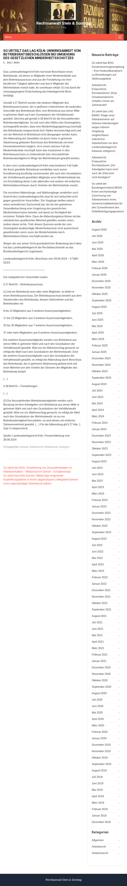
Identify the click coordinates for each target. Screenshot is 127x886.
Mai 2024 (97, 403)
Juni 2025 (97, 319)
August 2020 (99, 693)
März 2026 (98, 261)
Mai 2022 (97, 558)
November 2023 (101, 442)
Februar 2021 (100, 654)
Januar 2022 (99, 583)
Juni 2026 (97, 242)
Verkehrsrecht (100, 853)
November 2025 (101, 287)
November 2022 (101, 519)
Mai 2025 (97, 326)
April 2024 (98, 409)
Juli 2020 (97, 699)
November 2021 (101, 596)
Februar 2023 (100, 500)
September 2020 (101, 686)
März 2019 (98, 802)
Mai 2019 (97, 789)
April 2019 (98, 796)
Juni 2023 (97, 474)
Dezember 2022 (101, 513)
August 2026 (99, 229)
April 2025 (98, 332)
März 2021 (98, 648)
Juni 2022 (97, 551)
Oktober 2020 (100, 680)
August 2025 (99, 306)
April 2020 (98, 719)
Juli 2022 (97, 545)
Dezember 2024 (101, 358)
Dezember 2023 (101, 435)
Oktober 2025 (100, 294)
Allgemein (98, 840)
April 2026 (98, 255)
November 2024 (101, 364)
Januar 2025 (99, 352)
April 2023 (98, 487)
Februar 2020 (100, 731)
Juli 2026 (97, 236)
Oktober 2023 (100, 448)
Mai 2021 (97, 635)
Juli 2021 (97, 622)
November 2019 (101, 751)
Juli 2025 (97, 313)
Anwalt (24, 446)
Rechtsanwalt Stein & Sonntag (63, 23)
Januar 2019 (99, 815)
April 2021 (98, 641)
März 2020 (98, 725)
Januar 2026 (99, 274)
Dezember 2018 (101, 822)
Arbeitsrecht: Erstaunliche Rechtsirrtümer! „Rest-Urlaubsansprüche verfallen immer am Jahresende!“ (104, 95)
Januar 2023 (99, 506)
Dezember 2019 (101, 744)
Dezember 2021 (101, 590)
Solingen (64, 446)
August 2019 (99, 770)
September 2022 (101, 532)
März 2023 (98, 493)
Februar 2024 (100, 422)
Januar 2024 (99, 429)
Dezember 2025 (101, 281)
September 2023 (101, 455)
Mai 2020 (97, 712)
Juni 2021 (97, 628)
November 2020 (101, 674)
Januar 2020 (99, 738)
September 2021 (101, 609)
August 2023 (99, 461)
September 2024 (101, 377)
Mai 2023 (97, 480)
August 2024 (99, 384)
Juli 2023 (97, 467)
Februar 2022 (100, 577)
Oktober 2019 (100, 757)
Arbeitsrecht (36, 446)
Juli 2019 (97, 777)
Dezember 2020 (101, 667)
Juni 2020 (97, 706)
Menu (8, 37)
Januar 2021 (99, 661)
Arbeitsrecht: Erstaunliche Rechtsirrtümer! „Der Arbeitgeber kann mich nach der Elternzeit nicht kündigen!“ (105, 167)
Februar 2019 (100, 809)
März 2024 (98, 416)
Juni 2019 (97, 783)
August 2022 (99, 538)
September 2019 (101, 764)
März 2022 (98, 570)
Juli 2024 (97, 390)
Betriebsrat (51, 446)
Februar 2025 (100, 345)
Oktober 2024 (100, 371)
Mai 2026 (97, 249)
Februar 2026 (100, 268)
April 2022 (98, 564)
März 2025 (98, 339)
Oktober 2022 (100, 525)
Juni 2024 (97, 397)
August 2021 (99, 616)
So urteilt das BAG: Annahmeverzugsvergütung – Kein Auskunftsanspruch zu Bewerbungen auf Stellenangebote (108, 70)
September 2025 (101, 300)
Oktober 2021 (100, 603)
